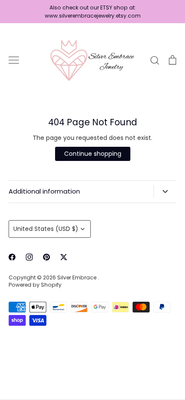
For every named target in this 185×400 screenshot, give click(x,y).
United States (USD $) (45, 228)
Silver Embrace (77, 277)
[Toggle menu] (13, 60)
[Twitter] (63, 257)
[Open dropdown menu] (165, 191)
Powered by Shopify (35, 284)
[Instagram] (29, 257)
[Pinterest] (46, 257)
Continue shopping (92, 153)
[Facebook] (12, 257)
